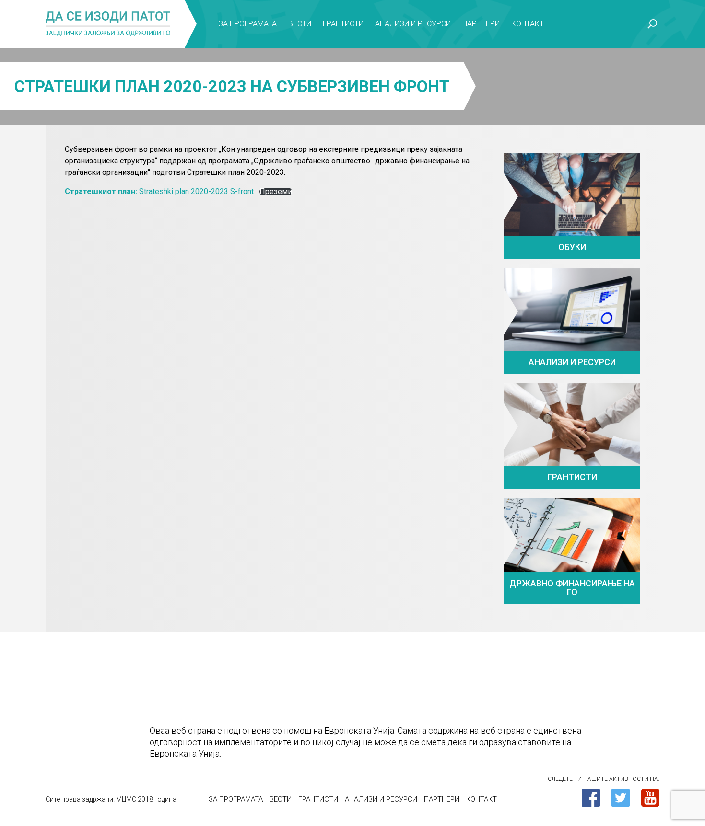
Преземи (275, 191)
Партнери (481, 23)
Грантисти (343, 23)
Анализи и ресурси (413, 23)
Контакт (527, 23)
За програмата (247, 23)
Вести (299, 23)
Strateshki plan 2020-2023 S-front (159, 191)
